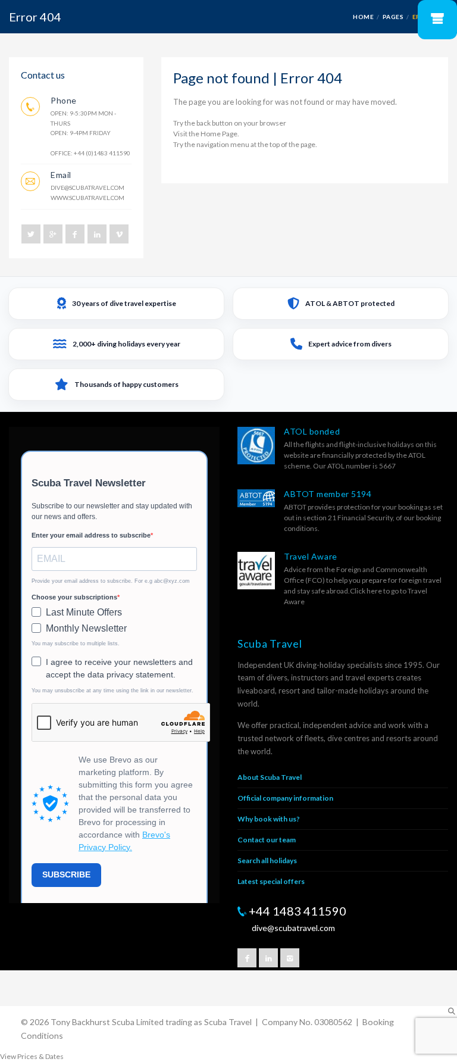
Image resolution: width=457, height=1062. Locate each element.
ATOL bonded (312, 431)
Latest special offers (271, 881)
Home (211, 133)
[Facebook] (74, 233)
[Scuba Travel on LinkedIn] (268, 957)
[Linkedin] (97, 233)
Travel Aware (310, 556)
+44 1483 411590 (297, 911)
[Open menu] (437, 19)
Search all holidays (267, 860)
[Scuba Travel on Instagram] (289, 957)
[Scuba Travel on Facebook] (246, 957)
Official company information (285, 798)
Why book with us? (268, 818)
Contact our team (266, 839)
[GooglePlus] (52, 233)
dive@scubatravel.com (87, 187)
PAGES (393, 16)
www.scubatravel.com (87, 197)
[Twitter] (30, 233)
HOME (363, 16)
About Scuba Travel (269, 777)
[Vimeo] (119, 233)
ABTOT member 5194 (328, 494)
